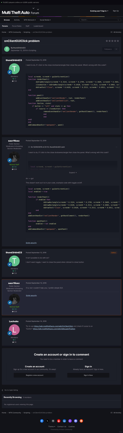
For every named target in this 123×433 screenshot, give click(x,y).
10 (15, 79)
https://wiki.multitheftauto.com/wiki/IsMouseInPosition (54, 329)
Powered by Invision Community (61, 429)
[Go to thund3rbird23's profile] (6, 49)
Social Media (45, 20)
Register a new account (34, 375)
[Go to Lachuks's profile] (14, 329)
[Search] (118, 20)
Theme (51, 426)
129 (15, 81)
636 (15, 169)
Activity (17, 20)
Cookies (71, 426)
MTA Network (29, 20)
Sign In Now (88, 375)
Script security (31, 243)
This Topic (108, 20)
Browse (7, 20)
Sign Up (116, 11)
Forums (5, 26)
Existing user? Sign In (98, 11)
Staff (27, 26)
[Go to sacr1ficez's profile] (14, 156)
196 (15, 167)
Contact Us (61, 426)
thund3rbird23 (19, 48)
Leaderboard (38, 26)
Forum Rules (16, 26)
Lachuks (13, 321)
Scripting (32, 50)
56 (15, 342)
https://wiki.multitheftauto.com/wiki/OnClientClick (53, 326)
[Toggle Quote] (29, 147)
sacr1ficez (14, 141)
